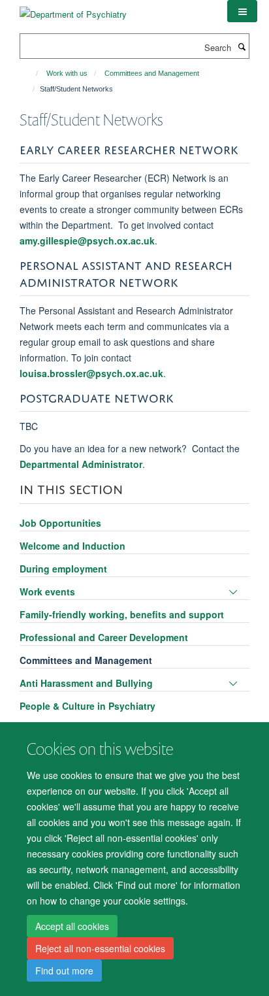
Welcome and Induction (72, 545)
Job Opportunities (60, 522)
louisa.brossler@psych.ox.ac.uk (91, 373)
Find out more (64, 970)
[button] (242, 11)
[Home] (31, 73)
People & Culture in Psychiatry (87, 705)
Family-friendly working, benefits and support (122, 614)
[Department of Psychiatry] (73, 9)
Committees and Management (151, 73)
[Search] (241, 46)
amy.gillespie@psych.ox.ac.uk (87, 240)
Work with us (66, 73)
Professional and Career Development (104, 637)
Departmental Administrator (81, 464)
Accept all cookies (72, 926)
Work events (47, 591)
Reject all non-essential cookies (100, 948)
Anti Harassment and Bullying (86, 682)
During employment (63, 568)
